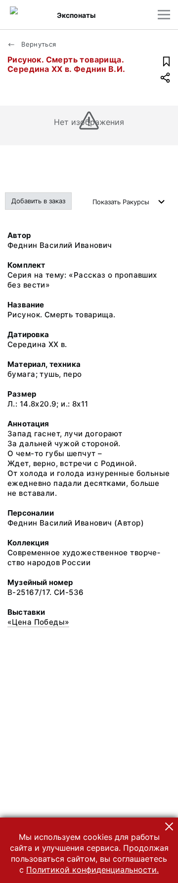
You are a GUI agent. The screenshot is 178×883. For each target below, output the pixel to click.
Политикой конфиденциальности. (92, 870)
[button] (169, 826)
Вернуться (37, 44)
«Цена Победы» (38, 622)
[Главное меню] (164, 14)
